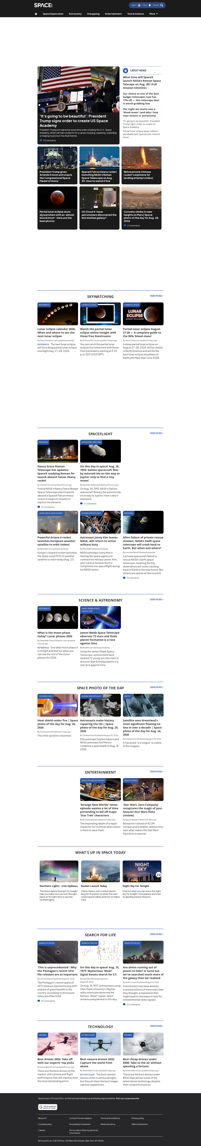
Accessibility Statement (80, 1124)
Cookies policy (45, 1124)
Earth (127, 696)
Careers (41, 1130)
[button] (158, 5)
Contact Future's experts (80, 1118)
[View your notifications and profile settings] (149, 5)
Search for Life (47, 943)
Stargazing (93, 13)
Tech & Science (135, 13)
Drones (43, 1035)
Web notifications (140, 1124)
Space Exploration (53, 13)
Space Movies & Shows (92, 780)
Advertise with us (107, 1124)
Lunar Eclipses (89, 305)
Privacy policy (138, 1118)
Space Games (130, 780)
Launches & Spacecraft (51, 513)
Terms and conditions (110, 1118)
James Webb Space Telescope (90, 609)
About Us (42, 1118)
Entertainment (113, 13)
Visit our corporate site (127, 1098)
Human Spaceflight (91, 513)
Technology (46, 696)
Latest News (138, 70)
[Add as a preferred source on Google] (47, 1107)
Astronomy (75, 13)
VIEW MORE (156, 295)
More (152, 13)
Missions (43, 442)
